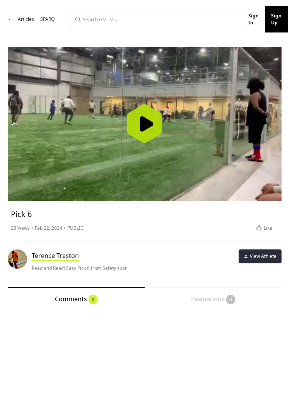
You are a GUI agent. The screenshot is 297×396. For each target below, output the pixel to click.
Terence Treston (55, 255)
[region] (145, 124)
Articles (26, 19)
